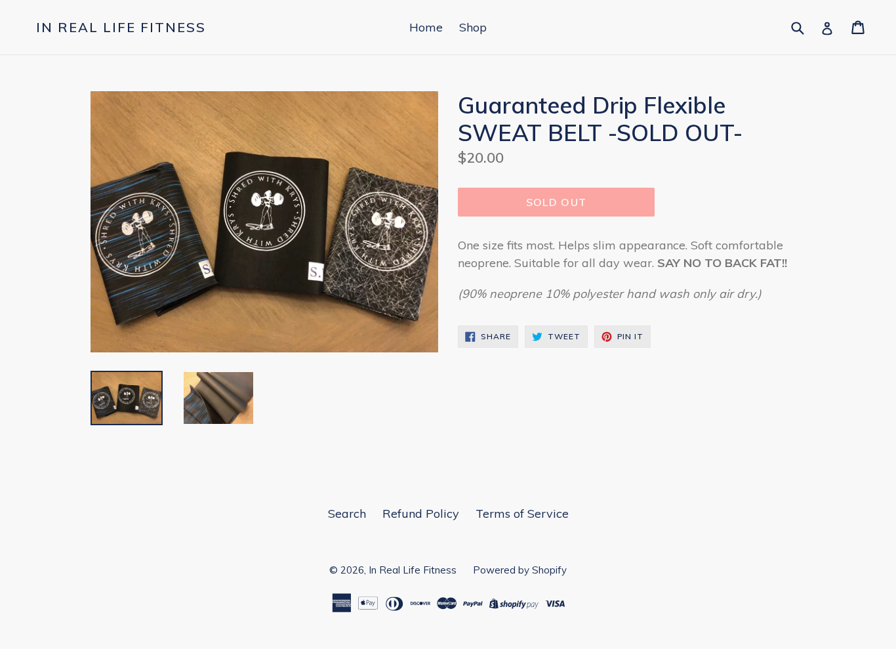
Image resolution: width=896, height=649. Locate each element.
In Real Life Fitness (121, 27)
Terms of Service (522, 513)
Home (426, 27)
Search (347, 513)
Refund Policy (420, 513)
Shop (473, 27)
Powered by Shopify (520, 570)
